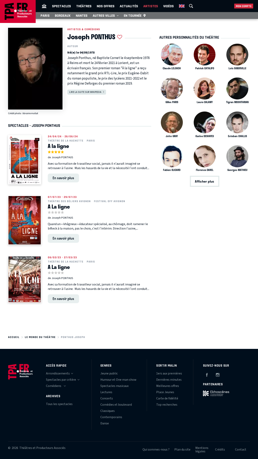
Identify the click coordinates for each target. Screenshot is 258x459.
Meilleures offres (167, 386)
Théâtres (84, 6)
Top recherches (166, 404)
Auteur (72, 46)
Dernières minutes (169, 379)
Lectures (106, 392)
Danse (104, 423)
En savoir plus (63, 177)
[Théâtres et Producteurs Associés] (44, 6)
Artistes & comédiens (83, 29)
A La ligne (59, 207)
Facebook (207, 374)
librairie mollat (30, 113)
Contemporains (111, 417)
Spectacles (61, 6)
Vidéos (168, 6)
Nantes (81, 15)
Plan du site (182, 449)
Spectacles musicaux (114, 386)
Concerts (106, 398)
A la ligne (58, 146)
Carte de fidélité (167, 398)
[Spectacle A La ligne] (24, 220)
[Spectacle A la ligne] (24, 159)
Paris (45, 15)
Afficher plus (204, 181)
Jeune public (109, 373)
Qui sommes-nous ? (156, 449)
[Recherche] (191, 6)
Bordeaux (63, 15)
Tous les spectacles (59, 404)
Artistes (150, 6)
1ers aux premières (169, 373)
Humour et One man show (118, 379)
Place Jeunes (165, 392)
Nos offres (105, 6)
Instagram (218, 374)
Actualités (129, 6)
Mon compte (244, 6)
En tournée (132, 15)
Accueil (14, 337)
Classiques (107, 411)
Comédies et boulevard (116, 404)
